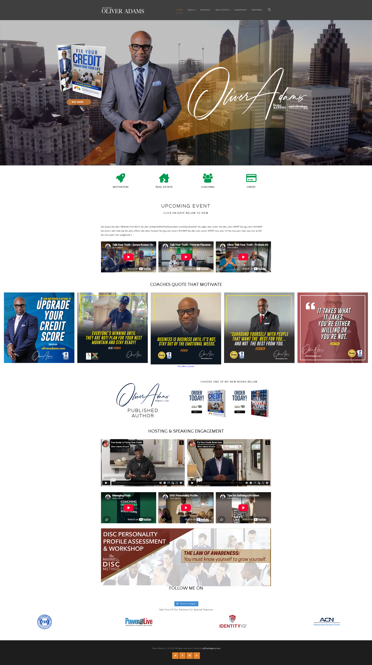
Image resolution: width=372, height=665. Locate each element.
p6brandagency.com (211, 648)
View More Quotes (186, 366)
